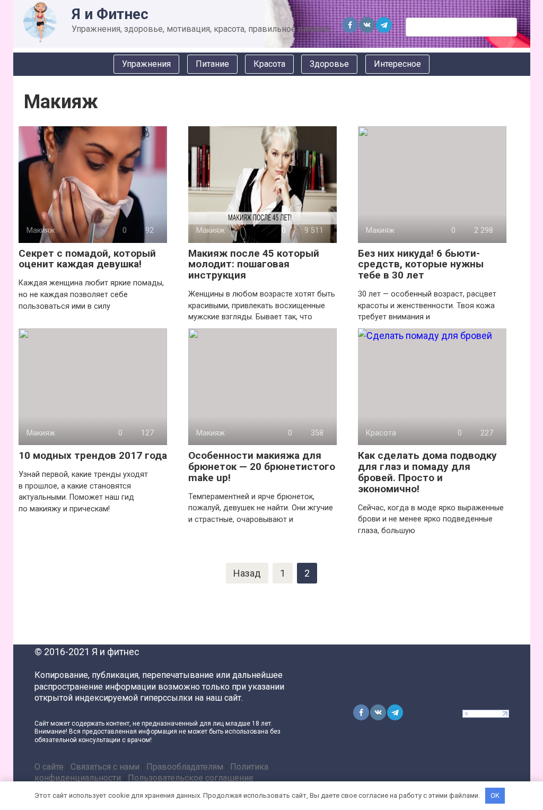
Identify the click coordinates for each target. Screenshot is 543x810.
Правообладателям (184, 767)
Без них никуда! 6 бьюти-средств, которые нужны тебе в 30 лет (421, 264)
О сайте (49, 767)
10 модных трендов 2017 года (93, 455)
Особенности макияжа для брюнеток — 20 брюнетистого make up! (261, 466)
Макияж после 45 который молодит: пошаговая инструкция (253, 264)
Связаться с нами (105, 767)
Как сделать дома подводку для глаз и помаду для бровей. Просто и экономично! (427, 472)
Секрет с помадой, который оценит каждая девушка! (87, 259)
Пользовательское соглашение (190, 778)
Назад (247, 573)
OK (495, 795)
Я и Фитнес (110, 14)
